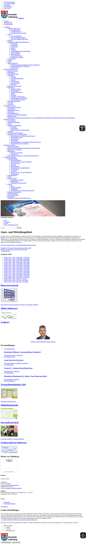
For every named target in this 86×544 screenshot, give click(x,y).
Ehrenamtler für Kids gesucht (18, 183)
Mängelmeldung (15, 90)
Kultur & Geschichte (9, 145)
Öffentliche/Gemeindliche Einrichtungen (18, 42)
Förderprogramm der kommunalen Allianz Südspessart (25, 65)
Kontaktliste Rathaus (12, 74)
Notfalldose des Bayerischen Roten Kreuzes (22, 190)
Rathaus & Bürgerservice (10, 69)
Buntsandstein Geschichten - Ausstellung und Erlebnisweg (22, 155)
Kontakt (9, 60)
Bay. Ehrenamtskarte (12, 195)
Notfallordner (14, 189)
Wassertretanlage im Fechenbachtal (20, 130)
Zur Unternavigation (9, 3)
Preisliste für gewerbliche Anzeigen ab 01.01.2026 (14, 249)
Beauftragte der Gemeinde (14, 86)
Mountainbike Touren (16, 137)
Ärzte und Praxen (15, 163)
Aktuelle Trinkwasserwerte (18, 99)
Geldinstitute (10, 111)
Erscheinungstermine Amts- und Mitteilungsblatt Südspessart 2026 (18, 245)
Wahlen (13, 93)
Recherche (13, 84)
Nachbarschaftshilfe (12, 193)
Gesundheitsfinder (12, 175)
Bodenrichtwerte (11, 116)
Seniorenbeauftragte (16, 187)
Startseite (6, 21)
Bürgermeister (11, 72)
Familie (9, 177)
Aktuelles (13, 77)
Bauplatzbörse (11, 108)
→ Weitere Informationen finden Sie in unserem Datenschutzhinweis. (19, 519)
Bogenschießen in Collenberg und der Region (23, 136)
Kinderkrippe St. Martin (17, 57)
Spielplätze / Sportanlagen (14, 125)
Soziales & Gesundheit (10, 157)
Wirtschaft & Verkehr (9, 105)
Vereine (9, 124)
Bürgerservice (11, 87)
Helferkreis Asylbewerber (14, 192)
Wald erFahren (15, 68)
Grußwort (10, 40)
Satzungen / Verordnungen (18, 96)
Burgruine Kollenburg (13, 146)
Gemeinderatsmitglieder (17, 78)
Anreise (9, 62)
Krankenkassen (15, 174)
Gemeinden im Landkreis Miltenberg (17, 115)
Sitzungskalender (15, 83)
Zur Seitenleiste (8, 6)
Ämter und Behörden (16, 55)
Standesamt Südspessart (13, 101)
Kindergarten (14, 43)
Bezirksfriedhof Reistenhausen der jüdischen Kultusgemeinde (23, 148)
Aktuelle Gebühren (16, 89)
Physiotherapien (15, 166)
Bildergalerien (11, 151)
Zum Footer (7, 8)
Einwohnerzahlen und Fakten (18, 33)
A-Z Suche (10, 102)
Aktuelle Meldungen (16, 36)
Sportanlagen (14, 128)
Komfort (8, 529)
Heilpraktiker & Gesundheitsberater (20, 168)
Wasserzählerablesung (16, 92)
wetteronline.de (11, 471)
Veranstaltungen (11, 121)
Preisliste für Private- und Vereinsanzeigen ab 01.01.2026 (16, 248)
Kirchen (13, 48)
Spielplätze (14, 127)
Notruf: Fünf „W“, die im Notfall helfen (21, 172)
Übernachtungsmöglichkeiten (15, 133)
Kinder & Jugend (12, 178)
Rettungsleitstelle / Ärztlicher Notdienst (21, 161)
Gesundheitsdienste (12, 158)
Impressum (7, 502)
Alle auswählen (16, 542)
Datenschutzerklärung (10, 503)
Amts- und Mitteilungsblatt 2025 (19, 39)
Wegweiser (10, 104)
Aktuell (9, 34)
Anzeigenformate (5, 251)
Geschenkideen (11, 58)
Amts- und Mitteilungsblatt (18, 37)
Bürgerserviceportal (12, 71)
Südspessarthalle (15, 54)
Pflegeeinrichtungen (16, 160)
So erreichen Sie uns (16, 31)
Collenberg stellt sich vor (14, 28)
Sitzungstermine (15, 81)
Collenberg (7, 27)
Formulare (13, 95)
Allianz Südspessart (12, 63)
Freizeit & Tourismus (9, 119)
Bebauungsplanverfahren (14, 107)
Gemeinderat (10, 75)
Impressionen (14, 154)
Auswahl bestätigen (6, 542)
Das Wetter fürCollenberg (9, 460)
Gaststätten (10, 131)
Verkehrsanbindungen (13, 110)
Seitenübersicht (8, 22)
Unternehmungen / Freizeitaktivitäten (17, 134)
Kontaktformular (8, 24)
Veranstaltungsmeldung (13, 122)
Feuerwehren (14, 46)
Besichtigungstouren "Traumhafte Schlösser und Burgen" (26, 142)
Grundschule (14, 45)
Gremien (13, 80)
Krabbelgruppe (15, 181)
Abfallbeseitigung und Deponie (19, 98)
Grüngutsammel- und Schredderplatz (20, 51)
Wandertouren (14, 140)
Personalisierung (10, 530)
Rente (12, 186)
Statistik (8, 527)
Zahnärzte (13, 164)
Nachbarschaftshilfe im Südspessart (20, 66)
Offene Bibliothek (15, 52)
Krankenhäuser (15, 169)
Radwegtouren (15, 139)
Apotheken (14, 171)
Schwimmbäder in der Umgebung (20, 143)
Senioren (9, 184)
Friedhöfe (13, 49)
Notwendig (9, 525)
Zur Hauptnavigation (9, 2)
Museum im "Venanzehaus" (14, 149)
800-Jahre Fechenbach (17, 152)
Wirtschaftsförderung (12, 113)
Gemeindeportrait (15, 30)
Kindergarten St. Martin (17, 180)
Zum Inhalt (7, 5)
